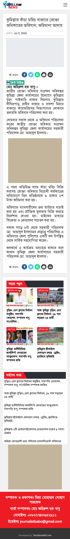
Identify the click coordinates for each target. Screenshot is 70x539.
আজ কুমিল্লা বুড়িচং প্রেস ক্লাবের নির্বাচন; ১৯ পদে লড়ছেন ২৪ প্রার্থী (33, 395)
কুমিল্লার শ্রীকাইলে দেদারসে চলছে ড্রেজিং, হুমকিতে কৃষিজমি (30, 419)
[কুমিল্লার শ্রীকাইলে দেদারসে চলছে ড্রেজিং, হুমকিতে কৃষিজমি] (50, 336)
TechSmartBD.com (42, 535)
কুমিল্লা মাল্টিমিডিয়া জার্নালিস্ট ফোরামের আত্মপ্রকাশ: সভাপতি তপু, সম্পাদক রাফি (31, 407)
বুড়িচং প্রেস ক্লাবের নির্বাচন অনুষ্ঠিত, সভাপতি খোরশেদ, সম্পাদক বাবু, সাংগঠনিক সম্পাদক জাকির (32, 383)
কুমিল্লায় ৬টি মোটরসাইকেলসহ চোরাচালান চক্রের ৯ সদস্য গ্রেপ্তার (34, 431)
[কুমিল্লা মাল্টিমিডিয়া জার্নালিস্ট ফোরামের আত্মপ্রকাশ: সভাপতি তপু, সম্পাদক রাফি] (19, 336)
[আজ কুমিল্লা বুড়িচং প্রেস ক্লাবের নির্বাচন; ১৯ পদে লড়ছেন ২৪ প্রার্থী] (50, 297)
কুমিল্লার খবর (12, 290)
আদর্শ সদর (11, 329)
